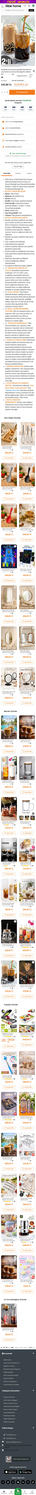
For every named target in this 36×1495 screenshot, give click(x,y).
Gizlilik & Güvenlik (9, 1422)
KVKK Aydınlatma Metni (11, 1375)
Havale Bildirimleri (9, 1413)
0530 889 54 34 (11, 1435)
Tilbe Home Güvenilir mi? (12, 1363)
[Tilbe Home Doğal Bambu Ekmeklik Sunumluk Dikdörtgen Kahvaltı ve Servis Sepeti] (9, 434)
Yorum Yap (18, 166)
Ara (31, 10)
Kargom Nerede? (9, 1397)
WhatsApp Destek (9, 1416)
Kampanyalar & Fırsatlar (11, 1385)
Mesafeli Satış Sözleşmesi (12, 1369)
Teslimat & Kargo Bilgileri (12, 1406)
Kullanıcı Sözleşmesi (10, 1381)
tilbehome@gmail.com (13, 1442)
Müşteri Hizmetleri (12, 1391)
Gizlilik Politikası (8, 1372)
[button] (3, 40)
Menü (2, 7)
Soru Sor (30, 76)
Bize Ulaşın (8, 1428)
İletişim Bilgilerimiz (9, 1419)
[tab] (6, 173)
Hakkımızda (7, 1360)
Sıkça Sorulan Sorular (10, 1403)
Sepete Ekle (23, 92)
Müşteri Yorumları (9, 1366)
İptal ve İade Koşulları (10, 1409)
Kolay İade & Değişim (10, 1400)
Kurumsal (7, 1353)
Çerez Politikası (8, 1378)
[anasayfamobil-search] (1, 9)
